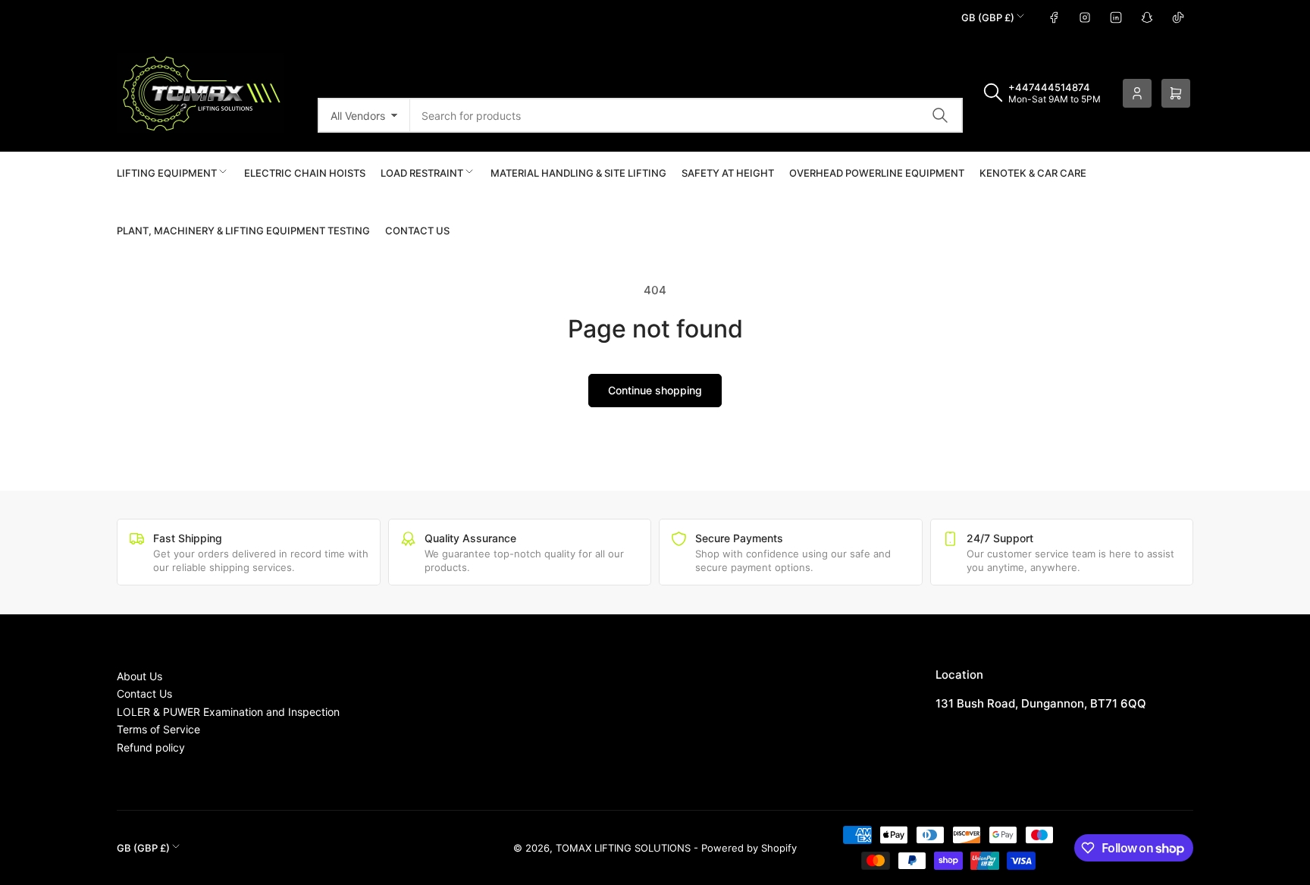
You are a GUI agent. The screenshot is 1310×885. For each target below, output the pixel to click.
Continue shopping (655, 390)
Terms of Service (158, 729)
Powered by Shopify (749, 848)
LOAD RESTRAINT (422, 173)
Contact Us (417, 230)
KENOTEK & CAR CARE (1032, 173)
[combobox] (686, 115)
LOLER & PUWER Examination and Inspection (228, 711)
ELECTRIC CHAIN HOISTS (304, 173)
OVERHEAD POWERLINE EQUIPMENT (876, 173)
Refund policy (151, 747)
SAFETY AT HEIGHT (728, 173)
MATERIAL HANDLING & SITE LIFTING (578, 173)
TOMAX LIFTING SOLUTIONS (623, 848)
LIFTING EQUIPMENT (167, 173)
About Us (139, 676)
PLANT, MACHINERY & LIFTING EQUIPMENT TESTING (243, 230)
